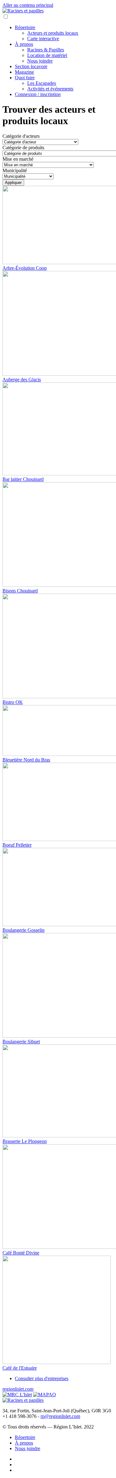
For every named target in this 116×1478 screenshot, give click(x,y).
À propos (24, 44)
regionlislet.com (17, 1389)
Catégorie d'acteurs (21, 136)
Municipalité (14, 170)
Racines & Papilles (45, 49)
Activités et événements (50, 88)
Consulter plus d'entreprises (41, 1378)
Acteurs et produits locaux (52, 33)
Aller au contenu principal (27, 5)
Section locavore (31, 66)
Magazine (24, 72)
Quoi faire (25, 77)
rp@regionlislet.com (60, 1416)
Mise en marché (17, 159)
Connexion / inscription (38, 94)
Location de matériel (47, 55)
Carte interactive (43, 38)
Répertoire (25, 27)
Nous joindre (40, 60)
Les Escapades (41, 83)
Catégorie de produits (23, 147)
